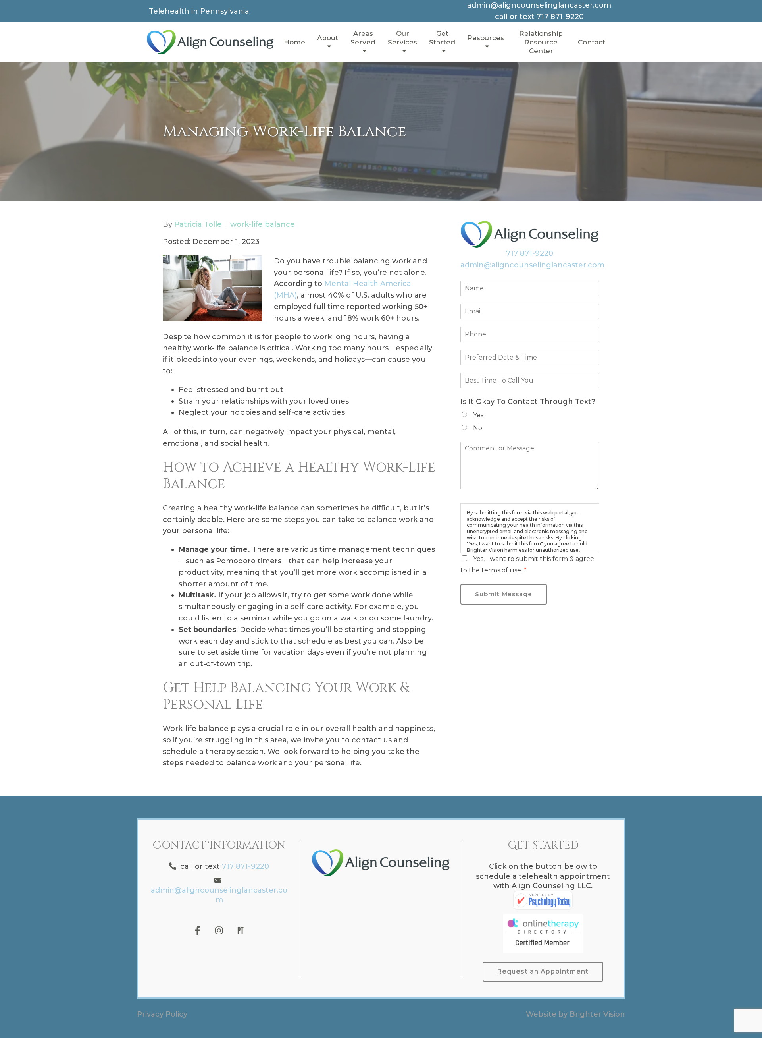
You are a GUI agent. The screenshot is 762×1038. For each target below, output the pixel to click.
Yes (478, 415)
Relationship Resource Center (541, 42)
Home (294, 42)
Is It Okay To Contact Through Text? (527, 401)
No (477, 428)
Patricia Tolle (198, 224)
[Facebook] (197, 930)
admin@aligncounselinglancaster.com (532, 265)
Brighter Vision (597, 1014)
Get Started (442, 37)
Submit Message (503, 594)
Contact (591, 42)
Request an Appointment (543, 971)
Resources (485, 38)
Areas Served (362, 37)
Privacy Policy (162, 1014)
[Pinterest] (240, 930)
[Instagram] (219, 930)
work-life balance (262, 224)
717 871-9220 (529, 253)
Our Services (402, 37)
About (327, 38)
